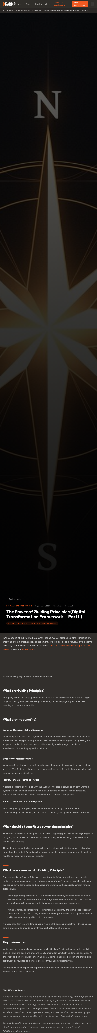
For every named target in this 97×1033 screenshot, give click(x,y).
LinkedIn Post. (29, 649)
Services (18, 4)
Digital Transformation (23, 10)
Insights (38, 4)
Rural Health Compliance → (59, 4)
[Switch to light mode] (92, 4)
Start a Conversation (79, 4)
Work (28, 4)
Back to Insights (15, 599)
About (47, 4)
